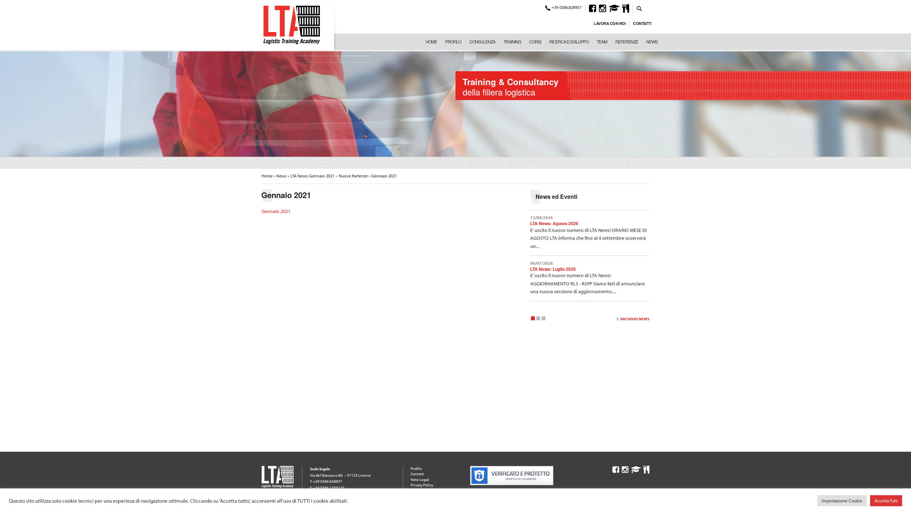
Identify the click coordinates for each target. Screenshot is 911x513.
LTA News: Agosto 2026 (554, 223)
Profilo (453, 41)
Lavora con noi (610, 23)
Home (431, 41)
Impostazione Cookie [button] (842, 500)
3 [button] (543, 319)
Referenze (626, 41)
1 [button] (533, 319)
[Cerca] (639, 8)
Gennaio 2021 (276, 211)
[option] (455, 103)
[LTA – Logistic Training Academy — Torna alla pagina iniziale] (291, 25)
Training (512, 41)
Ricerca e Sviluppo (569, 41)
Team (602, 41)
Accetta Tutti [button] (886, 500)
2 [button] (538, 319)
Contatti (642, 23)
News (652, 41)
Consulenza (482, 41)
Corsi (535, 41)
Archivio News (634, 318)
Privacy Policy (422, 484)
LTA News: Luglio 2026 (553, 269)
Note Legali (420, 479)
